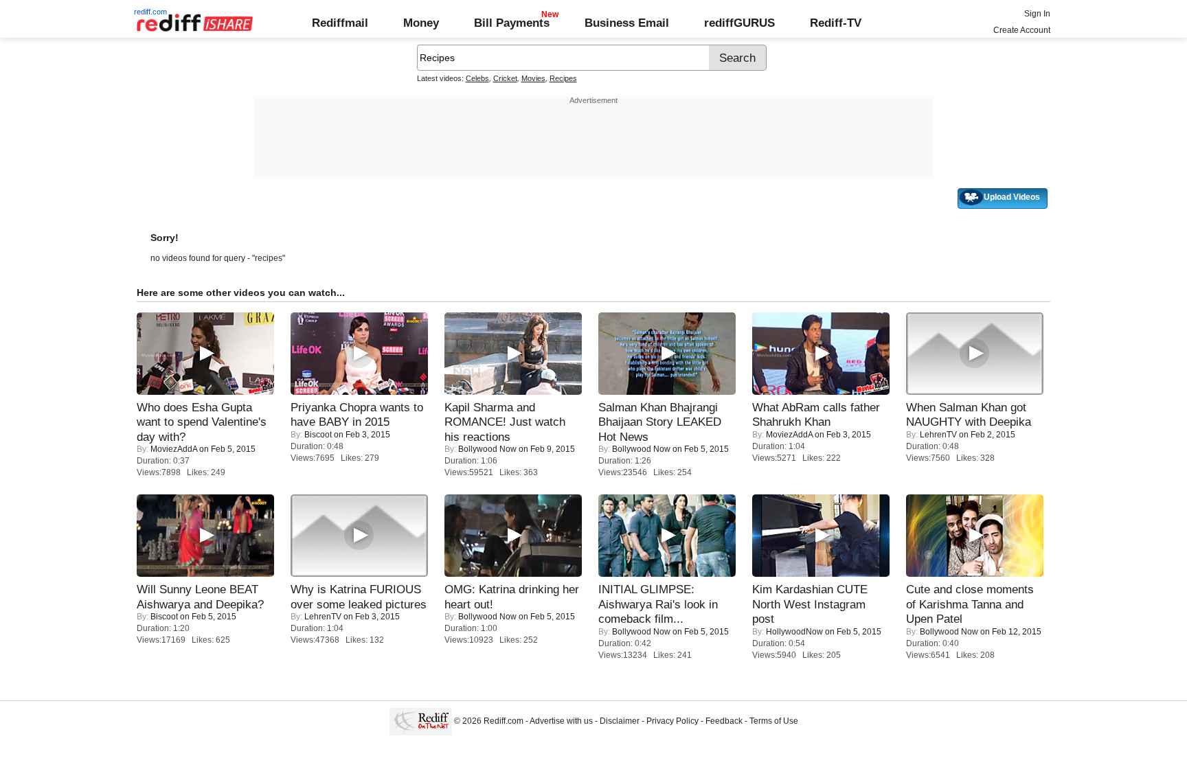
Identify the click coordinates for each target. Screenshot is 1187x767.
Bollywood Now (487, 449)
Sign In (1037, 14)
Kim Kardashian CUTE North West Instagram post (810, 604)
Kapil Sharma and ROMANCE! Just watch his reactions (504, 422)
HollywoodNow (794, 632)
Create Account (1021, 30)
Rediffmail (340, 22)
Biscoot (318, 434)
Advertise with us (561, 721)
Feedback (724, 721)
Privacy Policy (672, 721)
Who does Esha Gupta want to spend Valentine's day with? (202, 422)
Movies (533, 78)
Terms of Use (773, 721)
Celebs (477, 78)
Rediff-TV (835, 22)
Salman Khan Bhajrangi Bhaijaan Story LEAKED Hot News (659, 422)
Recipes (563, 78)
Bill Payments (512, 22)
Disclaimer (620, 721)
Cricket (505, 78)
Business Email (627, 22)
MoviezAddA (173, 449)
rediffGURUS (739, 22)
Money (421, 22)
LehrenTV (938, 434)
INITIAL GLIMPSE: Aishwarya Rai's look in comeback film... (658, 604)
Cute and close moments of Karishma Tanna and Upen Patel (970, 604)
